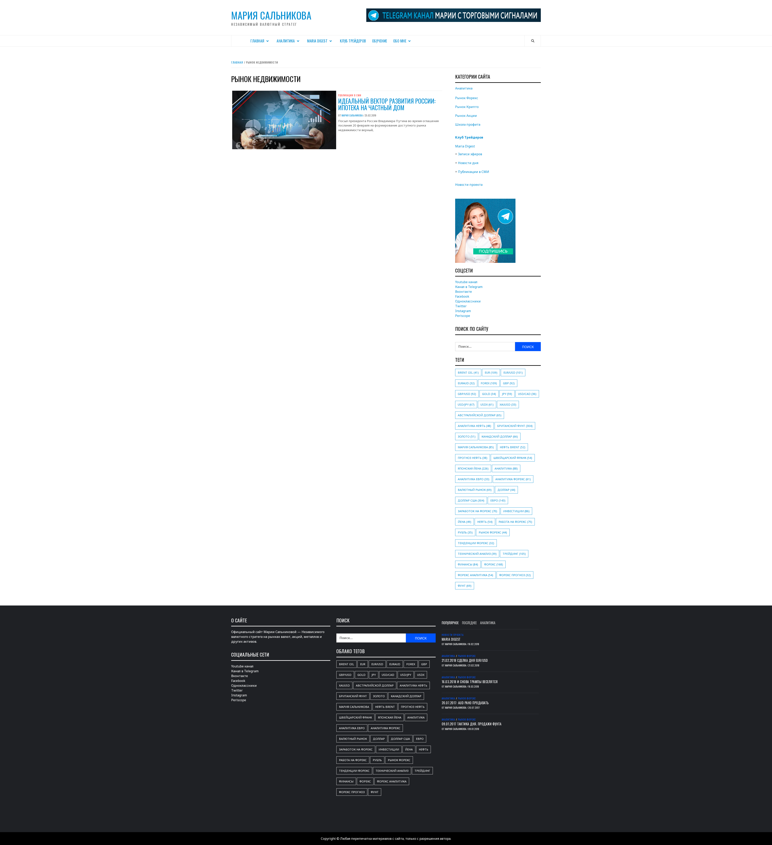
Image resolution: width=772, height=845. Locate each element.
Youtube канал (466, 282)
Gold (489, 394)
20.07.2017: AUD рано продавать (465, 702)
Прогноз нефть (472, 458)
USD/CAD (527, 394)
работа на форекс (515, 522)
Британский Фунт (515, 426)
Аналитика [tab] (487, 622)
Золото (466, 436)
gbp (509, 383)
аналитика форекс (513, 479)
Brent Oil (468, 372)
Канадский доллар (499, 436)
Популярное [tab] (450, 622)
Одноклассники (468, 301)
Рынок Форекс (466, 98)
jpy (507, 394)
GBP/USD (467, 394)
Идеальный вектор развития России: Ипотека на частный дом (386, 104)
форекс (493, 564)
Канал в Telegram (468, 287)
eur (491, 372)
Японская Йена (473, 468)
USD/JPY (466, 404)
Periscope (462, 316)
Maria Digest (317, 40)
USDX (487, 404)
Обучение (379, 40)
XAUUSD (508, 404)
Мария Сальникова (271, 15)
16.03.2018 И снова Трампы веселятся (470, 681)
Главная (257, 40)
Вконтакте (463, 291)
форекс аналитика (475, 575)
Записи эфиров (470, 154)
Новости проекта (468, 184)
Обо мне (400, 40)
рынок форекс (493, 532)
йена (464, 522)
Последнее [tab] (469, 622)
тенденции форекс (476, 543)
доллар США (471, 500)
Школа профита (467, 124)
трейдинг (514, 554)
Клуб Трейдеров (353, 40)
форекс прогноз (515, 575)
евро (497, 500)
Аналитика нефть (474, 426)
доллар (506, 490)
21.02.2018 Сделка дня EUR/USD (465, 660)
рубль (465, 532)
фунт (464, 586)
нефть (485, 522)
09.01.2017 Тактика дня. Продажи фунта (472, 724)
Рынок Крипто (467, 107)
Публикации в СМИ (349, 95)
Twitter (461, 306)
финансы (468, 564)
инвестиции (516, 511)
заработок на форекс (477, 511)
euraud (466, 383)
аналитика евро (473, 479)
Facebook (462, 296)
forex (489, 383)
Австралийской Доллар (479, 415)
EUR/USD (513, 372)
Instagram (463, 311)
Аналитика (286, 40)
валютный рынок (475, 490)
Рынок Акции (466, 115)
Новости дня (468, 163)
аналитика (506, 468)
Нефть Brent (512, 447)
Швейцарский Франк (512, 458)
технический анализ (477, 554)
